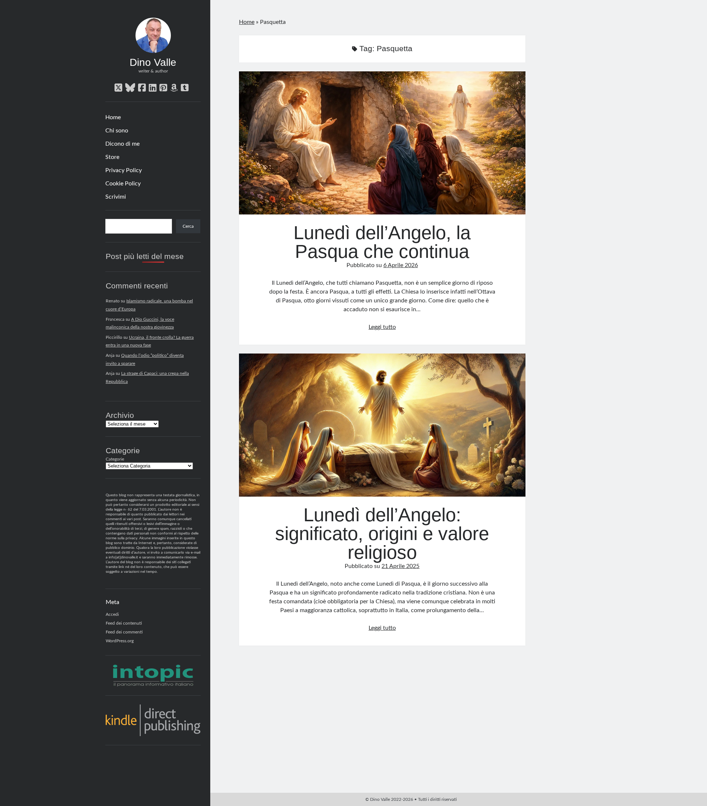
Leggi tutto (382, 327)
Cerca (188, 226)
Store (112, 157)
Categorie (115, 459)
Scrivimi (115, 197)
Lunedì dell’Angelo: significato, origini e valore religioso (382, 425)
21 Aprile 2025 (400, 566)
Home (113, 117)
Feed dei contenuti (124, 623)
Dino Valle (153, 62)
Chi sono (116, 131)
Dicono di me (122, 144)
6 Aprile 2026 (400, 265)
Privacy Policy (123, 170)
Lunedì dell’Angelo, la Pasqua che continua (382, 142)
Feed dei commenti (124, 632)
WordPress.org (120, 641)
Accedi (112, 614)
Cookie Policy (123, 184)
